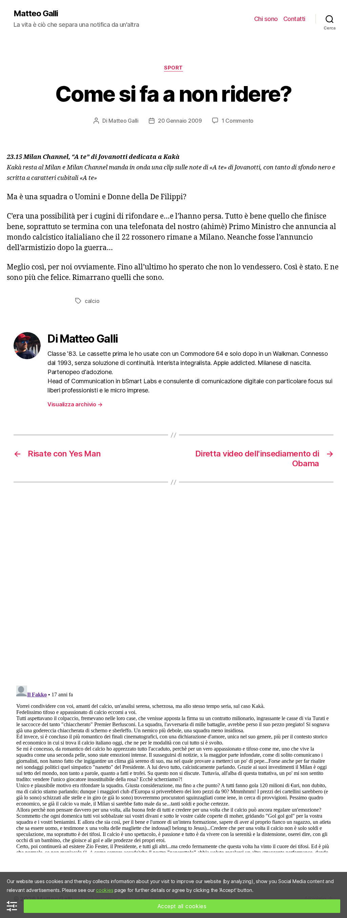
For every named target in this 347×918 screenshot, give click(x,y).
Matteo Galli (36, 13)
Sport (173, 68)
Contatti (294, 18)
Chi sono (266, 18)
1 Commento (237, 120)
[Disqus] (173, 594)
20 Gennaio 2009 (180, 120)
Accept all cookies (182, 906)
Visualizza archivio (74, 404)
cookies (104, 890)
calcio (92, 301)
